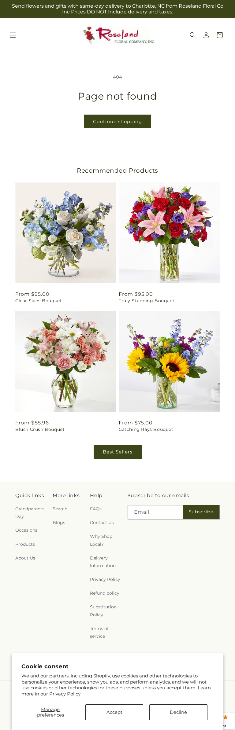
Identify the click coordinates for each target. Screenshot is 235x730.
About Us (25, 558)
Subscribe (201, 512)
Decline (178, 712)
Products (25, 544)
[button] (13, 35)
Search (60, 509)
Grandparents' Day (30, 512)
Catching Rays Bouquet (146, 429)
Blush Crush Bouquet (40, 429)
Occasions (26, 530)
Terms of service (99, 632)
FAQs (96, 509)
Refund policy (104, 593)
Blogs (59, 522)
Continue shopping (117, 121)
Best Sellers (117, 452)
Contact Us (102, 522)
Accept (114, 712)
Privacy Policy (64, 694)
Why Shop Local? (101, 540)
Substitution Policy (103, 610)
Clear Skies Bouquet (38, 300)
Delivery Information (103, 561)
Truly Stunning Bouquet (146, 300)
